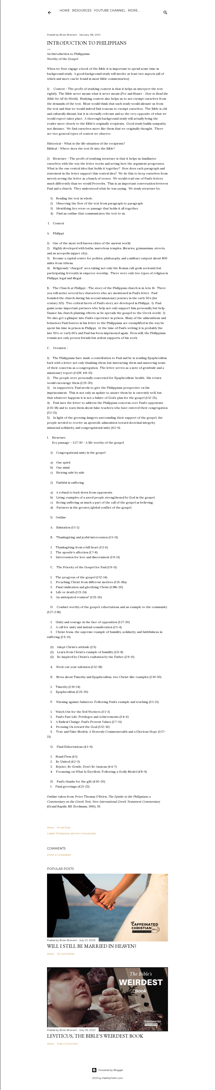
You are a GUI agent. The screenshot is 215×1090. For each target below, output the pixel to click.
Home (65, 10)
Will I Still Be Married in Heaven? (91, 946)
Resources (82, 10)
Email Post (63, 827)
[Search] (165, 12)
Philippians (62, 833)
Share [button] (50, 827)
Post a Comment (59, 854)
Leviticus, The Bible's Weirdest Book (95, 1036)
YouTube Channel (110, 10)
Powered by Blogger (110, 1070)
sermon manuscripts (83, 833)
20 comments (65, 953)
